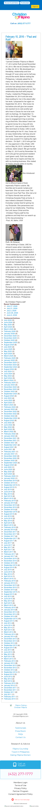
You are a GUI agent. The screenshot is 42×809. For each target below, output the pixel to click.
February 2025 (10, 358)
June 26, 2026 (12, 312)
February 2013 (10, 661)
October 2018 (9, 509)
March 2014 (8, 632)
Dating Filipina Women (20, 755)
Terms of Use (20, 785)
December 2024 (10, 362)
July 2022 (8, 422)
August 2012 (9, 674)
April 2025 (8, 353)
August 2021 (9, 447)
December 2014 (10, 612)
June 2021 (8, 449)
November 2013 (10, 641)
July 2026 (8, 320)
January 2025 (9, 360)
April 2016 (8, 576)
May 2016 (8, 574)
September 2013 (10, 645)
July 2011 (8, 694)
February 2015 (10, 607)
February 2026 (10, 331)
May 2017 (8, 547)
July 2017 (8, 543)
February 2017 (10, 554)
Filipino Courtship (20, 749)
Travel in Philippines (20, 752)
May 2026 (8, 324)
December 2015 (10, 585)
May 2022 (8, 427)
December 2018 (10, 505)
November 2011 (10, 690)
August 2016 (9, 567)
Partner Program (20, 791)
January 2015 (9, 609)
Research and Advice (12, 3)
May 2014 (8, 627)
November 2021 (10, 440)
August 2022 (9, 420)
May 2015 (8, 600)
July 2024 (8, 371)
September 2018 (10, 511)
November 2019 (10, 480)
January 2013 (9, 663)
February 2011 (10, 696)
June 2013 (8, 652)
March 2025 (8, 355)
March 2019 (8, 498)
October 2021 (9, 442)
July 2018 (8, 516)
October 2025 (9, 340)
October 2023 (9, 391)
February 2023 (10, 407)
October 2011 (9, 692)
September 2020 (10, 462)
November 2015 (10, 587)
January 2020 (9, 478)
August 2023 (9, 396)
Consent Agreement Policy (20, 794)
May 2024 (8, 375)
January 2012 (9, 685)
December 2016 (10, 558)
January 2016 (9, 583)
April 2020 (8, 473)
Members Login (20, 782)
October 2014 (9, 616)
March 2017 (8, 551)
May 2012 (8, 678)
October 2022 (9, 416)
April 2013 (8, 656)
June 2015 (8, 598)
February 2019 (10, 500)
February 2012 (10, 683)
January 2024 (9, 384)
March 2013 (8, 658)
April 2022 (8, 429)
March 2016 (8, 578)
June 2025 (8, 349)
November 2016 (10, 560)
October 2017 (9, 536)
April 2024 (8, 378)
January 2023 (9, 409)
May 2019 (8, 494)
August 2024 (9, 369)
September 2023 (10, 393)
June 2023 (8, 400)
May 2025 (8, 351)
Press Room (20, 731)
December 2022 (10, 411)
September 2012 (10, 672)
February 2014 (10, 634)
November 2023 (10, 389)
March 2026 (8, 329)
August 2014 (9, 620)
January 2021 (9, 453)
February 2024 (10, 382)
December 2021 (10, 438)
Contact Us (20, 737)
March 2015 (8, 605)
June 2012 (8, 676)
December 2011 (10, 687)
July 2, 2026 (11, 310)
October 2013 (9, 643)
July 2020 (8, 467)
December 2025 (10, 335)
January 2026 (9, 333)
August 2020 (9, 465)
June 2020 (8, 469)
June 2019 (8, 491)
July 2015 (8, 596)
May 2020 (8, 471)
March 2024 (8, 380)
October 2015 (9, 589)
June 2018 (8, 518)
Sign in (35, 7)
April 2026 (8, 326)
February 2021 (10, 451)
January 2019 (9, 502)
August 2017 (9, 540)
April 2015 (8, 603)
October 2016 (9, 563)
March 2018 (8, 525)
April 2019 (8, 496)
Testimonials (25, 3)
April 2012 (8, 681)
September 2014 (10, 618)
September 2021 (10, 445)
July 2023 (8, 398)
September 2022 (10, 418)
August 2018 (9, 514)
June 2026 (8, 322)
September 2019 (10, 485)
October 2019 (9, 482)
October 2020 (9, 460)
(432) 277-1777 (24, 23)
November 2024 (10, 364)
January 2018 (9, 529)
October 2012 (9, 669)
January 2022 (9, 436)
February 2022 (10, 433)
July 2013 (8, 649)
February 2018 (10, 527)
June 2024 (8, 373)
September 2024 (10, 367)
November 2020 (10, 458)
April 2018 (8, 522)
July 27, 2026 (12, 306)
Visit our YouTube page (22, 799)
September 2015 (10, 592)
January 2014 (9, 636)
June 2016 (8, 571)
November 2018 (10, 507)
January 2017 (9, 556)
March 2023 (8, 404)
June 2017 (8, 545)
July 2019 (8, 489)
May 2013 (8, 654)
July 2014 (8, 623)
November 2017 (10, 534)
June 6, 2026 (12, 315)
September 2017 (10, 538)
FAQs (20, 734)
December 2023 (10, 387)
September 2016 (10, 565)
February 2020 (10, 476)
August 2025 (9, 344)
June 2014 (8, 625)
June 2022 (8, 424)
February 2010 (10, 698)
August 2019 (9, 487)
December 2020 (10, 456)
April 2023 (8, 402)
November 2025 (10, 338)
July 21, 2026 (12, 308)
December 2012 (10, 665)
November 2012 (10, 667)
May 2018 (8, 520)
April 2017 (8, 549)
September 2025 (10, 342)
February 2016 (10, 580)
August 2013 (9, 647)
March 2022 (8, 431)
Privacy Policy (20, 788)
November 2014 (10, 614)
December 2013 (10, 638)
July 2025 (8, 347)
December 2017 (10, 531)
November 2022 (10, 413)
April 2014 (8, 629)
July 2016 (8, 569)
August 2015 (9, 594)
